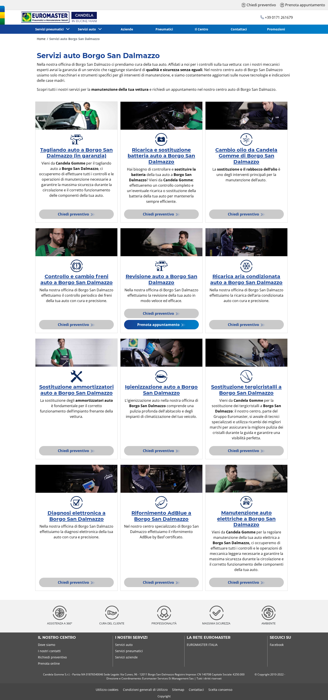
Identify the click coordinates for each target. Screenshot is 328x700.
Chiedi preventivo (74, 214)
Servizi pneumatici (129, 651)
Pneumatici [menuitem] (164, 29)
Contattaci (196, 689)
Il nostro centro (57, 637)
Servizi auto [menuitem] (88, 29)
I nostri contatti (49, 651)
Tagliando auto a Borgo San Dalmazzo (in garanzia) (76, 153)
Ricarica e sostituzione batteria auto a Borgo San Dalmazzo (161, 156)
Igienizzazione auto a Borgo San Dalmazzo (161, 390)
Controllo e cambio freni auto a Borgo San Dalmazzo (76, 279)
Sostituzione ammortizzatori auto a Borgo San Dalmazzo (76, 390)
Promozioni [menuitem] (276, 29)
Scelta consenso (220, 689)
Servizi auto (124, 645)
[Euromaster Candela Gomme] (58, 17)
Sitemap (178, 689)
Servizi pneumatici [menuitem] (50, 29)
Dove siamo (46, 645)
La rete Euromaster (208, 637)
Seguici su (280, 637)
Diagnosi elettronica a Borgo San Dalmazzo (77, 516)
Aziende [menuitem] (127, 29)
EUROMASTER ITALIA (202, 645)
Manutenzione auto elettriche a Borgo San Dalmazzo (246, 519)
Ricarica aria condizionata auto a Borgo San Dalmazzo (246, 279)
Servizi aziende (126, 657)
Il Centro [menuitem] (201, 29)
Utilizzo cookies (107, 689)
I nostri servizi (131, 637)
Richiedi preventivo (52, 657)
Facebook (277, 645)
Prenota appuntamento (159, 324)
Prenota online (49, 663)
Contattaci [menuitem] (239, 29)
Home (41, 39)
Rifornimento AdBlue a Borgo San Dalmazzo (161, 516)
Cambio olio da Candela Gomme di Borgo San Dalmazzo (246, 156)
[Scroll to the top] (316, 690)
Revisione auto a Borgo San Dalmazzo (161, 279)
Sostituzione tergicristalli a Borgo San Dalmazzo (246, 390)
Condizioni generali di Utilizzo (145, 689)
